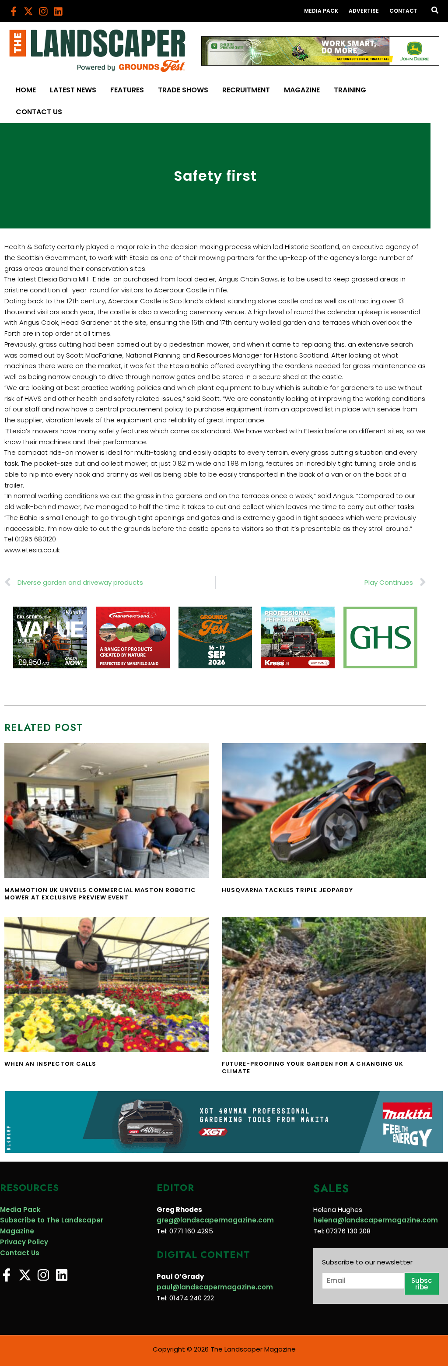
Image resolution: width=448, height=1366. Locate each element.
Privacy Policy (24, 1242)
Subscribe (421, 1284)
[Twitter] (28, 11)
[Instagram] (43, 11)
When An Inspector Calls (50, 1064)
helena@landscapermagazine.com (375, 1220)
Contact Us (19, 1252)
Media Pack (20, 1209)
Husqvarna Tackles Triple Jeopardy (287, 890)
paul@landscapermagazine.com (215, 1287)
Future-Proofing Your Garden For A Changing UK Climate (312, 1067)
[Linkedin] (58, 11)
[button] (435, 11)
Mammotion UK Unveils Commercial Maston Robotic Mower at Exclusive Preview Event (100, 894)
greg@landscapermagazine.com (215, 1220)
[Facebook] (13, 11)
